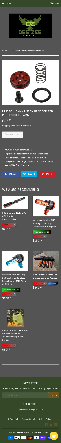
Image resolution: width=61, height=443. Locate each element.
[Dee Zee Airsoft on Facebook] (46, 424)
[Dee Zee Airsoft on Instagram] (51, 424)
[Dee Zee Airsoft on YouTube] (55, 424)
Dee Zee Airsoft (23, 432)
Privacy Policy (45, 419)
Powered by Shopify (41, 432)
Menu (8, 3)
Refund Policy (14, 419)
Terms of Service (29, 419)
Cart (56, 3)
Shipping (6, 125)
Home (4, 50)
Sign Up (53, 395)
